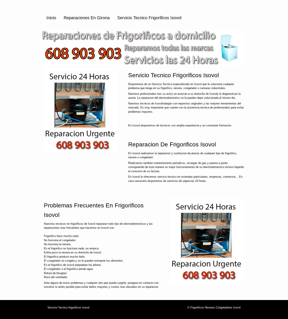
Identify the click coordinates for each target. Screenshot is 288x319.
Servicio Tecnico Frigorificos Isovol (149, 17)
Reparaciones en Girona (87, 17)
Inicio (51, 17)
